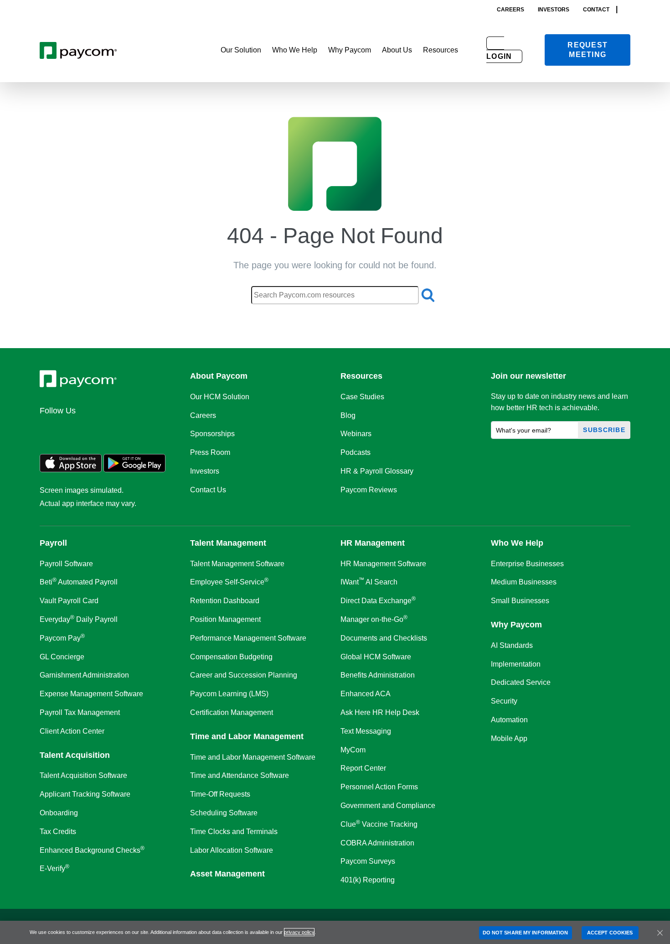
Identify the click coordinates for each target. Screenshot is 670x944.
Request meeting (587, 49)
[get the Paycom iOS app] (71, 470)
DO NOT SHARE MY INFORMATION (525, 932)
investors (553, 9)
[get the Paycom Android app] (134, 470)
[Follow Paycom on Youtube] (137, 430)
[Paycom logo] (78, 50)
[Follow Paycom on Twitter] (72, 430)
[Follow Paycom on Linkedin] (50, 430)
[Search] (627, 9)
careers (510, 9)
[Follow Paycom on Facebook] (93, 430)
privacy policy (299, 932)
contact (596, 9)
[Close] (660, 933)
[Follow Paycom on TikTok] (159, 430)
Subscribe (604, 429)
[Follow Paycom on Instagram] (115, 430)
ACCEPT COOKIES (610, 932)
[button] (241, 50)
